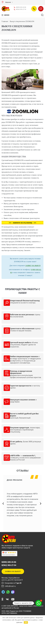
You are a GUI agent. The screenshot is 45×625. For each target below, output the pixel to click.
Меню (6, 15)
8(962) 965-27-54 (21, 9)
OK (26, 622)
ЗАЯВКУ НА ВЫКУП (32, 265)
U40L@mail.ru (10, 586)
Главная (5, 21)
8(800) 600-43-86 (21, 7)
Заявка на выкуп (13, 571)
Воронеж (8, 2)
